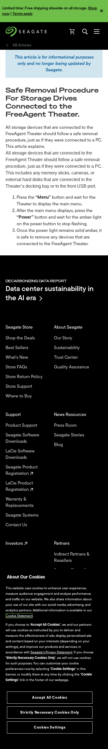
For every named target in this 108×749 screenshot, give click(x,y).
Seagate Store (20, 327)
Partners (62, 543)
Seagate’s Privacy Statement (51, 652)
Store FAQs (17, 367)
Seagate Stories (69, 435)
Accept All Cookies (49, 697)
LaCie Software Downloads (20, 454)
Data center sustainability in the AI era (50, 293)
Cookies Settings (50, 727)
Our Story (63, 338)
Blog (59, 445)
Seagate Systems (23, 515)
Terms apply (22, 14)
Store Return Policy (25, 377)
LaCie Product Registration (19, 486)
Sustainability (67, 348)
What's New (17, 357)
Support (14, 415)
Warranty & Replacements (20, 502)
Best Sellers (17, 348)
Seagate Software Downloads (22, 438)
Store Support (19, 386)
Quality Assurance (72, 367)
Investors (15, 543)
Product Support (22, 425)
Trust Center (66, 357)
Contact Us (17, 525)
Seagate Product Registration (22, 470)
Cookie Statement (19, 616)
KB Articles (22, 45)
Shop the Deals (21, 338)
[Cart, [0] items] (72, 31)
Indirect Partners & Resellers (71, 557)
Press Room (66, 425)
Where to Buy (19, 396)
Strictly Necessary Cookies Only (49, 712)
